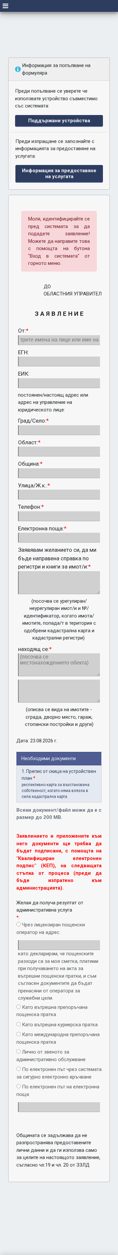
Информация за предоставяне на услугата (59, 173)
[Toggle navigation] (5, 6)
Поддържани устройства (59, 121)
